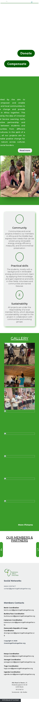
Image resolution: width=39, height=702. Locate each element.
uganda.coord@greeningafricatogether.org (19, 674)
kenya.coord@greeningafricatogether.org (19, 656)
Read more (25, 150)
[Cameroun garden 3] (19, 412)
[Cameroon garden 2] (19, 434)
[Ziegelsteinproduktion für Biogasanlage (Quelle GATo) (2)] (19, 364)
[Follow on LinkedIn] (18, 595)
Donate (26, 53)
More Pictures (25, 525)
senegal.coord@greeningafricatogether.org (19, 662)
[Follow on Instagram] (12, 595)
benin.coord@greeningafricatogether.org (19, 610)
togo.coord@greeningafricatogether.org (18, 668)
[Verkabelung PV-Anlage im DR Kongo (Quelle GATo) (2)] (19, 387)
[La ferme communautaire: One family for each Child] (19, 502)
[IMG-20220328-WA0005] (19, 409)
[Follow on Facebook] (6, 595)
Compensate (16, 64)
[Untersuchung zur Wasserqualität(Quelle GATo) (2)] (19, 457)
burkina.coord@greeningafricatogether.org (19, 616)
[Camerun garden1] (19, 479)
